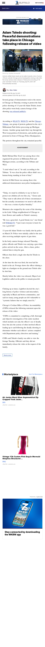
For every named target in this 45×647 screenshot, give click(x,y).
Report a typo (7, 355)
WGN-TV (24, 121)
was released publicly (18, 111)
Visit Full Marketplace (35, 374)
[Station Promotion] (22, 22)
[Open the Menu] (3, 3)
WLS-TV (16, 121)
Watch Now (39, 2)
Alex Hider (13, 90)
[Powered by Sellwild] (39, 497)
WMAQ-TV (10, 222)
